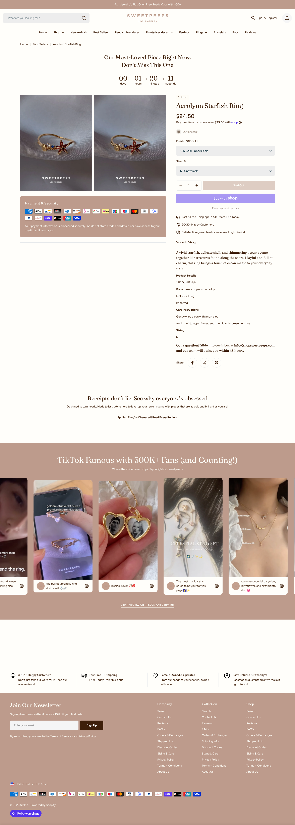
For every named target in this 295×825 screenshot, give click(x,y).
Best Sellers (40, 44)
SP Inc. (24, 805)
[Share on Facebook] (192, 363)
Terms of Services (61, 736)
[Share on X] (204, 363)
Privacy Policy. (87, 736)
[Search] (83, 18)
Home (24, 44)
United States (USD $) (30, 784)
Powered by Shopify (43, 805)
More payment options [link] (225, 208)
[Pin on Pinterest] (216, 363)
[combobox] (46, 18)
